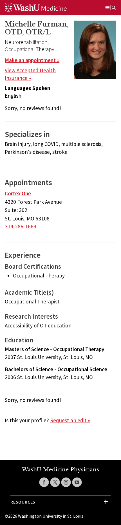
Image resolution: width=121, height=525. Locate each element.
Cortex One (18, 193)
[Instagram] (66, 482)
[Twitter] (55, 482)
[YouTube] (77, 482)
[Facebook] (44, 482)
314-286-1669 (20, 226)
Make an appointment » (32, 60)
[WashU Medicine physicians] (43, 7)
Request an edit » (70, 420)
